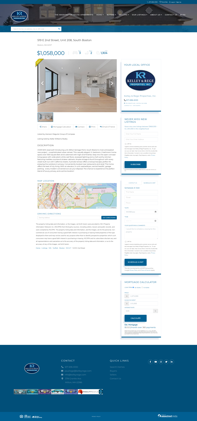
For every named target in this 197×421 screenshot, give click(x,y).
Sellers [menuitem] (123, 15)
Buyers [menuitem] (110, 15)
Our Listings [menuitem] (139, 15)
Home (38, 248)
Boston (62, 248)
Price (127, 293)
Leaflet (98, 208)
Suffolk (55, 248)
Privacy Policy (134, 270)
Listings (44, 248)
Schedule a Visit (149, 183)
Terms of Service (146, 270)
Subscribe (136, 164)
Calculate (136, 318)
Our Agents (136, 105)
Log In (173, 2)
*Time (126, 217)
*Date (127, 208)
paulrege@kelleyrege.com (78, 371)
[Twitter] (166, 362)
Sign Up (178, 2)
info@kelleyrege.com (75, 374)
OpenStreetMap (106, 208)
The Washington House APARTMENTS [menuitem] (74, 15)
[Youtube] (155, 362)
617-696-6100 (153, 2)
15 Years (146, 287)
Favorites (164, 2)
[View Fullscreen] (40, 193)
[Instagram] (161, 362)
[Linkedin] (172, 362)
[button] (59, 29)
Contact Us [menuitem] (171, 15)
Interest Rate (129, 307)
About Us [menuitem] (155, 15)
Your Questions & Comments (135, 225)
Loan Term (128, 287)
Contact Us (128, 105)
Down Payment (130, 300)
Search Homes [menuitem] (117, 367)
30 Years (137, 287)
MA (50, 248)
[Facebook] (150, 362)
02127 (68, 248)
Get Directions (109, 217)
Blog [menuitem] (183, 15)
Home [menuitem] (99, 15)
